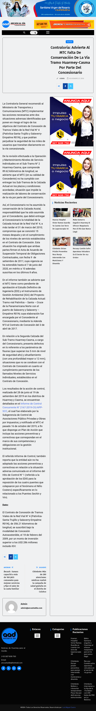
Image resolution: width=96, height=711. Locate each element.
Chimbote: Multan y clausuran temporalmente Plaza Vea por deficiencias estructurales (77, 690)
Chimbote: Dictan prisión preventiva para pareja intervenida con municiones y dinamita (76, 670)
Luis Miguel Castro (69, 707)
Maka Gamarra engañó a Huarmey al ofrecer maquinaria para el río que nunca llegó (82, 226)
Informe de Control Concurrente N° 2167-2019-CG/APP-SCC (22, 407)
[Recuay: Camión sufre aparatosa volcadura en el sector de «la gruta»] (82, 241)
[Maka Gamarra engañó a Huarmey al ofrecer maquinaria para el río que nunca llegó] (82, 212)
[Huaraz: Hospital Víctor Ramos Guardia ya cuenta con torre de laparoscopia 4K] (61, 212)
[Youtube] (19, 668)
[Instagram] (14, 668)
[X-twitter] (8, 668)
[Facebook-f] (3, 668)
